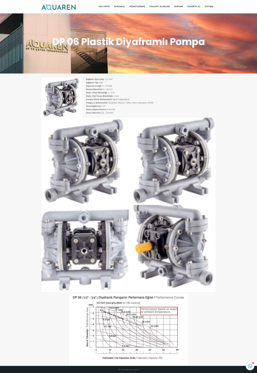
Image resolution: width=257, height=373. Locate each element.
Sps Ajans (134, 369)
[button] (250, 366)
